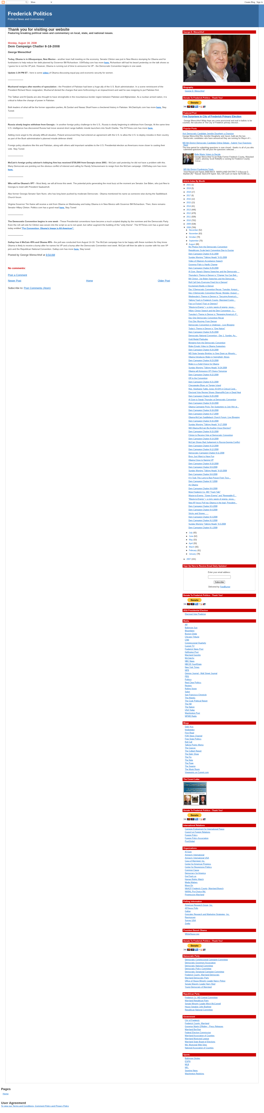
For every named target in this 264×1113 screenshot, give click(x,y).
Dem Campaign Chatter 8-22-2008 (203, 375)
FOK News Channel (193, 736)
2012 (189, 213)
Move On (189, 885)
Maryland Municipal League (197, 1039)
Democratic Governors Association (200, 963)
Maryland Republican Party (197, 1000)
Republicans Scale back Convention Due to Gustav (211, 250)
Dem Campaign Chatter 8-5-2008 (203, 506)
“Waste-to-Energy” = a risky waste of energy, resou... (212, 307)
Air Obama (193, 485)
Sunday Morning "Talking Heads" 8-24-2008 (208, 368)
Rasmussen (190, 917)
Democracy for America (195, 873)
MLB (187, 1064)
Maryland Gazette (193, 655)
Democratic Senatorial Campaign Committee (204, 972)
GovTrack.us (190, 876)
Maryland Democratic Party (197, 978)
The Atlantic (190, 698)
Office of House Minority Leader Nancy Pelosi (205, 981)
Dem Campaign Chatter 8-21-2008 (203, 382)
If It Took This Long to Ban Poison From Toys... (210, 478)
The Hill (188, 704)
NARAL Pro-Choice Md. (195, 891)
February (193, 550)
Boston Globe (191, 634)
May (191, 540)
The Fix (188, 757)
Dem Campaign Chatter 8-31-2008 (203, 254)
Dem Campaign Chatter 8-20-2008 (203, 396)
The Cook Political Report (196, 701)
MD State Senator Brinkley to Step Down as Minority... (213, 353)
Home (89, 280)
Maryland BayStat (193, 1029)
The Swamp (190, 766)
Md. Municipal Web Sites (196, 1045)
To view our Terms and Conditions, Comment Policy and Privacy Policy (35, 1106)
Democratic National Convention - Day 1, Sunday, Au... (213, 335)
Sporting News (191, 1070)
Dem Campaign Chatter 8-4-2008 (203, 510)
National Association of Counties (199, 1048)
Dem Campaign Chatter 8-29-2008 (203, 268)
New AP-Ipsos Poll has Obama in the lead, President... (213, 503)
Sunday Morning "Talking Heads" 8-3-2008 (207, 524)
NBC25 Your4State (193, 664)
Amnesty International (194, 855)
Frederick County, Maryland (197, 1023)
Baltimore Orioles (192, 1058)
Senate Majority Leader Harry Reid (200, 984)
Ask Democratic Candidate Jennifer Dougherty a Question (208, 133)
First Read (189, 733)
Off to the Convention (198, 378)
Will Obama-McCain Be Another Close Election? (210, 428)
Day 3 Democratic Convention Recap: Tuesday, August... (214, 289)
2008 (189, 227)
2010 (189, 220)
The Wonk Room (192, 769)
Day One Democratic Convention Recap (206, 318)
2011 (189, 217)
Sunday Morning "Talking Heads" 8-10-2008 (208, 470)
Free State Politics (193, 739)
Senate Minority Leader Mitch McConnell (203, 1004)
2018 (189, 192)
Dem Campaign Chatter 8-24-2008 (203, 350)
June (191, 536)
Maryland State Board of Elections (200, 1042)
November (194, 233)
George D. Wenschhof (194, 91)
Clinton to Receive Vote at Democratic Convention (211, 435)
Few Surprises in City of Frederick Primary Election (212, 116)
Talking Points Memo (194, 745)
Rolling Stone (191, 689)
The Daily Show (192, 754)
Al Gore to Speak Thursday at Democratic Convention (212, 399)
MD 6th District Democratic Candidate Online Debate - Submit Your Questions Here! (217, 144)
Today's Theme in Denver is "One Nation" (207, 328)
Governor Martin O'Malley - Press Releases (204, 1026)
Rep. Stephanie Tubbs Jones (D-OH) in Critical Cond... (213, 389)
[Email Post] (56, 254)
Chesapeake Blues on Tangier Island (205, 385)
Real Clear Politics (193, 682)
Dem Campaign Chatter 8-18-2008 (34, 46)
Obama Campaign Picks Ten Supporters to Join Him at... (214, 407)
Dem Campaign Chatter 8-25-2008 (203, 332)
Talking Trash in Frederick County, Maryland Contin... (212, 300)
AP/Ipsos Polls (191, 908)
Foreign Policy (191, 835)
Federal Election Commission (198, 1032)
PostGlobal (190, 841)
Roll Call (188, 742)
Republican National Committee (199, 1010)
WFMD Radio (191, 716)
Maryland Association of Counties (200, 1035)
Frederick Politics (30, 14)
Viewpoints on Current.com (197, 772)
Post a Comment (17, 275)
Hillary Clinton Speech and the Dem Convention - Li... (212, 311)
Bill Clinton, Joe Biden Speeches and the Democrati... (212, 279)
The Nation (189, 707)
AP (186, 624)
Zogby (187, 923)
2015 (189, 202)
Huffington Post (192, 652)
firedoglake (189, 730)
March (192, 547)
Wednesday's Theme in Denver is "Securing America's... (213, 296)
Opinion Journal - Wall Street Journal (201, 673)
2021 (189, 185)
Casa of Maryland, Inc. (195, 861)
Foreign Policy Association (196, 838)
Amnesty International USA (197, 858)
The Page (189, 763)
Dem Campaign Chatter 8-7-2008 (203, 481)
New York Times (192, 667)
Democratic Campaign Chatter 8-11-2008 (206, 453)
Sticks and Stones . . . (199, 513)
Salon (187, 692)
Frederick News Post (194, 649)
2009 (189, 224)
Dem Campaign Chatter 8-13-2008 (203, 446)
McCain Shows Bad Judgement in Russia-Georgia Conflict (214, 442)
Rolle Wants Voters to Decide (207, 154)
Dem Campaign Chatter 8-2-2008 (203, 520)
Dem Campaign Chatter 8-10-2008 (203, 463)
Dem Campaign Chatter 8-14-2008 (203, 439)
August (192, 244)
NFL (187, 1067)
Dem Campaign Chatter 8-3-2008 (203, 517)
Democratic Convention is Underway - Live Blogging (211, 325)
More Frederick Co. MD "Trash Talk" (205, 492)
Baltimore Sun (191, 628)
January (193, 554)
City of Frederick (192, 1020)
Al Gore (188, 852)
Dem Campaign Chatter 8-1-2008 (203, 527)
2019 (189, 188)
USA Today (190, 710)
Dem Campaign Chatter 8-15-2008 (203, 431)
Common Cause (192, 870)
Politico (188, 679)
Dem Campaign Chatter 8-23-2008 (203, 360)
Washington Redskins (194, 1074)
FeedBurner (225, 587)
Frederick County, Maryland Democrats (202, 975)
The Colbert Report (193, 751)
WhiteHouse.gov (192, 934)
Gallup (188, 911)
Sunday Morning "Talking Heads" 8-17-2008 (208, 424)
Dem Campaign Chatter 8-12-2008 (203, 449)
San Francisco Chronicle (196, 695)
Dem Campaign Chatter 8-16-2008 (203, 421)
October (193, 237)
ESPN (187, 1061)
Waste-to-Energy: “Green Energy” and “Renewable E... (213, 495)
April (191, 543)
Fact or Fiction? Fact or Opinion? (203, 304)
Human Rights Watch (194, 879)
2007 (189, 559)
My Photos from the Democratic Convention (208, 247)
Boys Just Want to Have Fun (201, 456)
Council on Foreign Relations (197, 832)
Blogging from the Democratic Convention (207, 343)
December (194, 230)
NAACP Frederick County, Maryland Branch (204, 888)
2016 (189, 199)
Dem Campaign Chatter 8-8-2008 (203, 474)
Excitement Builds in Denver (201, 286)
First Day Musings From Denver (203, 321)
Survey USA (190, 920)
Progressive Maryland (194, 894)
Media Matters (191, 882)
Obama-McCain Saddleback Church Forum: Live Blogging (214, 417)
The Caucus (190, 748)
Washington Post (192, 713)
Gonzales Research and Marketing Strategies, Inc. (207, 914)
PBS (187, 676)
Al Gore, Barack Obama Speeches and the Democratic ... (214, 271)
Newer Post (14, 280)
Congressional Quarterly (195, 643)
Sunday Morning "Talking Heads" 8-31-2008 (208, 257)
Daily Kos (189, 727)
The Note (189, 760)
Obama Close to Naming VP (201, 460)
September (194, 241)
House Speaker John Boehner (198, 1007)
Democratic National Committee (199, 966)
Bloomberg (189, 631)
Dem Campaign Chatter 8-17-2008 (203, 414)
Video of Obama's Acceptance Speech (206, 261)
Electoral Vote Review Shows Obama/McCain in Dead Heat (215, 392)
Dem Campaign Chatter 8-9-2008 (203, 467)
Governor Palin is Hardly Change (203, 264)
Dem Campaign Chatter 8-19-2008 (203, 403)
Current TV (189, 646)
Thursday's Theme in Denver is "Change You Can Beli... (213, 275)
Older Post (164, 280)
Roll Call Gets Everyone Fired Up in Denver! (208, 282)
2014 (189, 206)
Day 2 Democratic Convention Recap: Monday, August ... (214, 293)
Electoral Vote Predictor (195, 614)
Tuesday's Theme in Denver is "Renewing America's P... (213, 314)
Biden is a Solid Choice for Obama (204, 364)
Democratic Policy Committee (198, 969)
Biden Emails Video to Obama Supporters (207, 346)
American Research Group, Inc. (199, 905)
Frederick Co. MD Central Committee (201, 997)
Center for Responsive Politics (198, 867)
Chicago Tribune (192, 637)
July (191, 533)
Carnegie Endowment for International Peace (204, 829)
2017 (189, 195)
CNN (187, 640)
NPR (187, 670)
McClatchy (189, 658)
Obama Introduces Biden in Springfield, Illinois (209, 357)
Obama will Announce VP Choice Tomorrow (208, 371)
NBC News (189, 661)
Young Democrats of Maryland (198, 987)
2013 (189, 210)
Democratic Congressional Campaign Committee (206, 960)
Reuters (188, 685)
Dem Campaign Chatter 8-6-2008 (203, 488)
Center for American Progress (198, 864)
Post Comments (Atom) (37, 288)
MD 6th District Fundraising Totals (198, 169)
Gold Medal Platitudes (198, 339)
